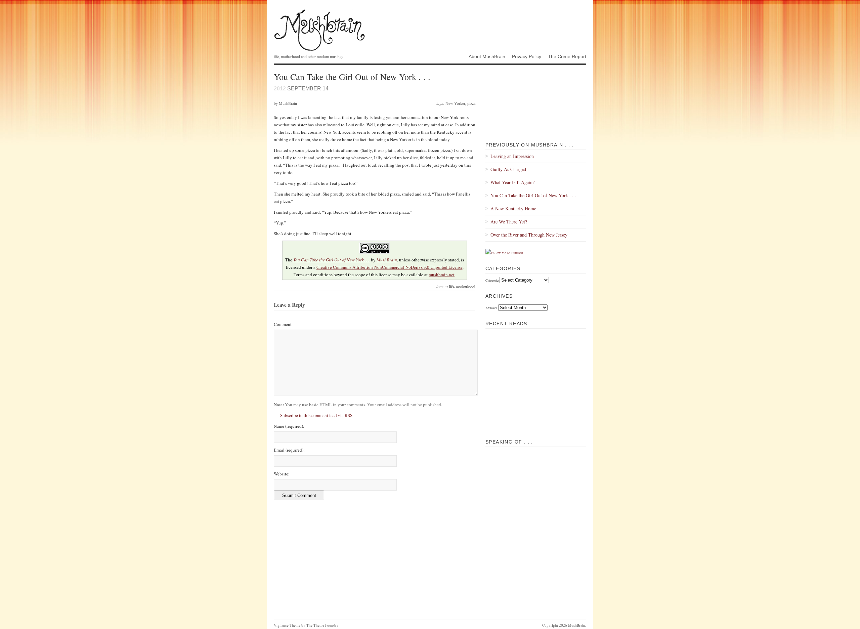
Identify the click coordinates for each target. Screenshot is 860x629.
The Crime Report (567, 56)
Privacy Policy (526, 56)
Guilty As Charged (508, 169)
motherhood (465, 286)
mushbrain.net (442, 274)
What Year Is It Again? (512, 182)
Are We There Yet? (508, 221)
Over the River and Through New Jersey (528, 235)
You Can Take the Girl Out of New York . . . (331, 260)
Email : (289, 450)
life (451, 286)
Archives (491, 307)
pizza (471, 103)
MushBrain (319, 30)
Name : (289, 426)
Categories (492, 280)
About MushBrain (487, 56)
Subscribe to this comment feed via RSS (316, 415)
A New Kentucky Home (513, 208)
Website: (282, 474)
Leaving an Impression (512, 156)
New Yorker (455, 103)
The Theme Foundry (322, 625)
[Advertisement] (535, 385)
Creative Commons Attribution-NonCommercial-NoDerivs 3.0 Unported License (389, 267)
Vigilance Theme (287, 625)
